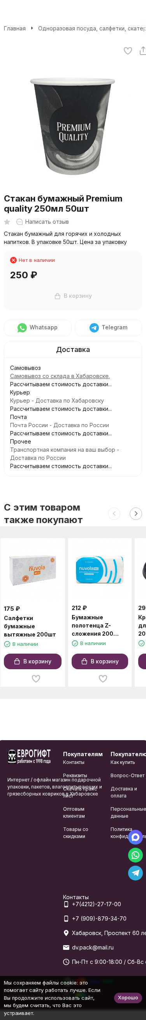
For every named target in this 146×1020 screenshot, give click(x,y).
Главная (15, 28)
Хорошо (128, 997)
